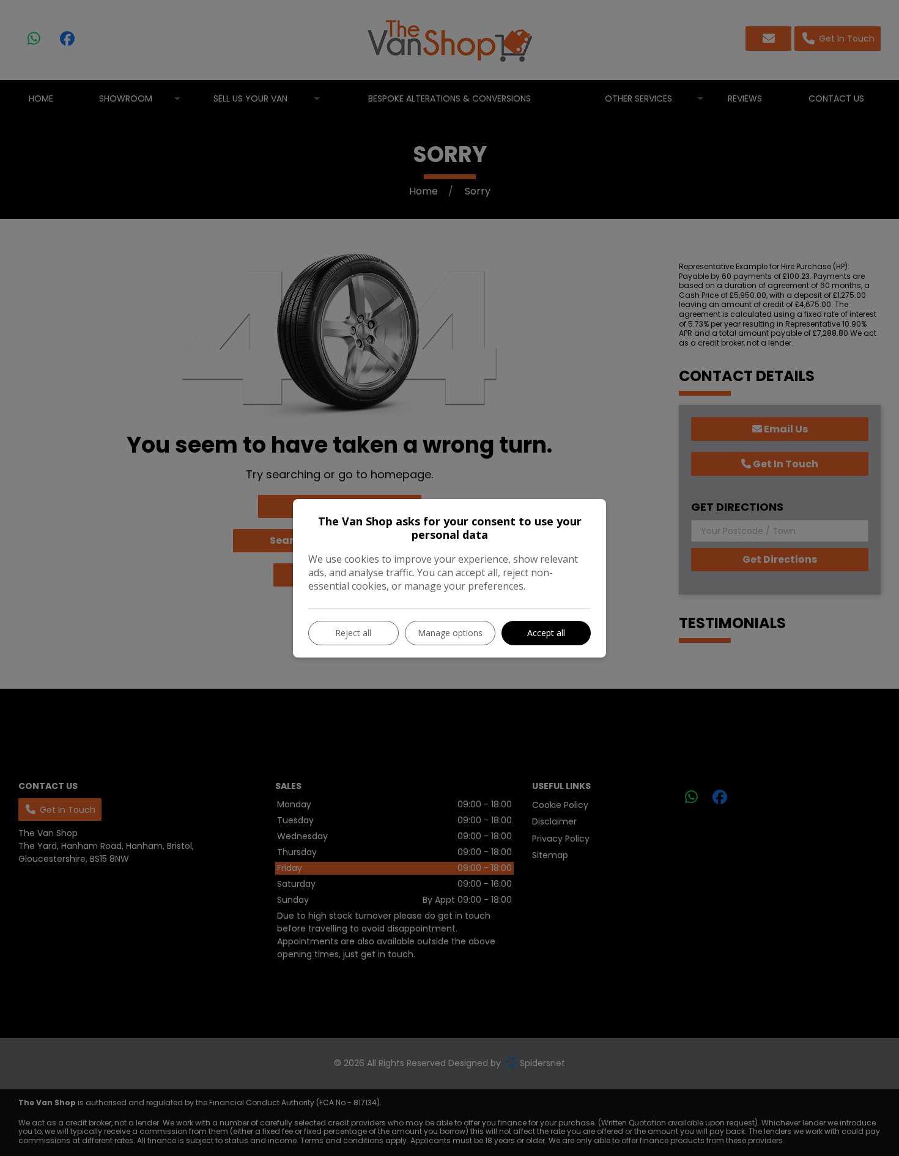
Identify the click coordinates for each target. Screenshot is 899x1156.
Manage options (450, 633)
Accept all (546, 633)
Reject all (353, 633)
